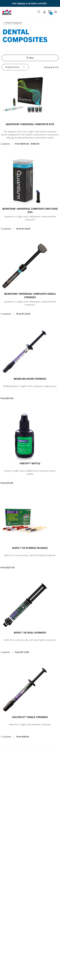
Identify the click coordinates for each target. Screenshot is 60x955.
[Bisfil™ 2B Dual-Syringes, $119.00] (30, 606)
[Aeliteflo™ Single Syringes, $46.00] (30, 690)
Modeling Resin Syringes (30, 378)
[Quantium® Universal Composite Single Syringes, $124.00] (30, 267)
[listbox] (15, 67)
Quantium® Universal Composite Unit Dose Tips (30, 210)
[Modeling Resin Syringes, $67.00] (30, 352)
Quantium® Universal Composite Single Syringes (30, 295)
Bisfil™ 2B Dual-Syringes (30, 632)
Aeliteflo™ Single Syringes (30, 717)
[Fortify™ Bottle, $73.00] (30, 436)
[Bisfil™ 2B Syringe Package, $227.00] (30, 521)
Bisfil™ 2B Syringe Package (30, 547)
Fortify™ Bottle (30, 463)
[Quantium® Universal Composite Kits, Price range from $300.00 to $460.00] (30, 97)
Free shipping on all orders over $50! (29, 3)
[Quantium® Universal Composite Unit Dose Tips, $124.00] (30, 182)
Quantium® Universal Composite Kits (30, 124)
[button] (30, 58)
